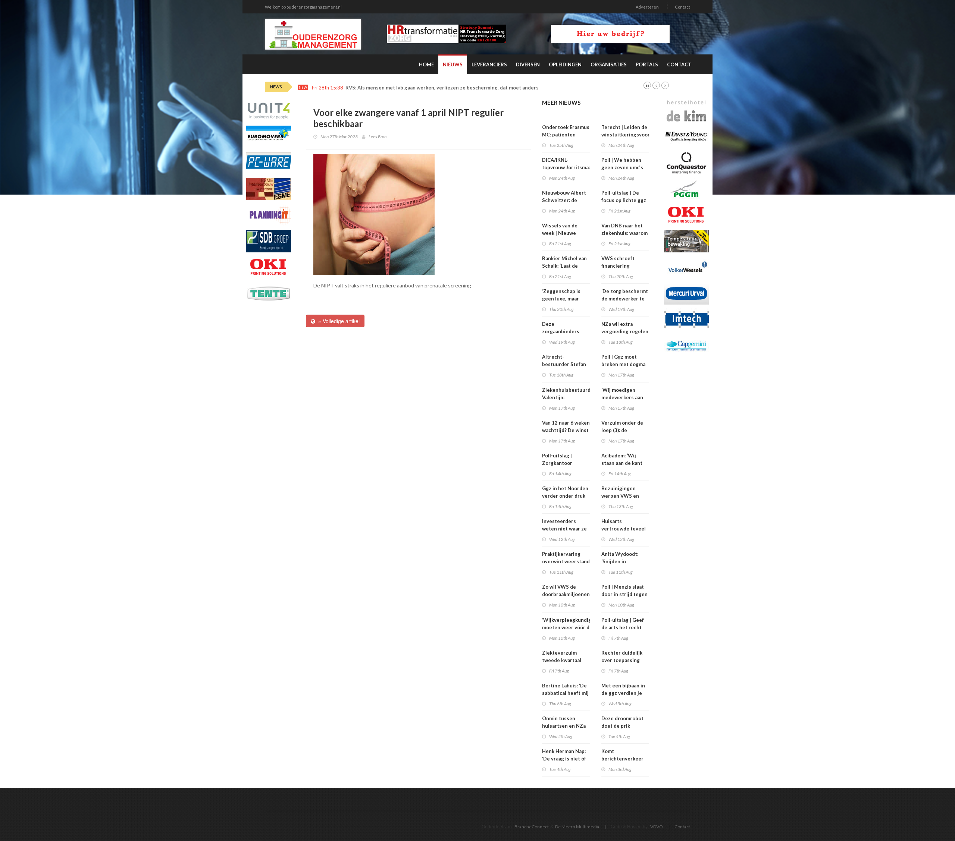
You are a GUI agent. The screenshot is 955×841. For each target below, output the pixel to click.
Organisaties (609, 64)
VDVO (656, 826)
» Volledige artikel (337, 321)
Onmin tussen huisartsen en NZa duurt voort (564, 725)
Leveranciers (489, 64)
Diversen (528, 64)
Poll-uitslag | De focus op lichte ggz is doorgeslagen (623, 200)
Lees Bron (377, 136)
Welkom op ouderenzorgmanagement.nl (303, 6)
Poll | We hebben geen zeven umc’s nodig (622, 167)
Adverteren (647, 6)
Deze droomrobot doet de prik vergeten (622, 725)
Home (426, 64)
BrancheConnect (531, 826)
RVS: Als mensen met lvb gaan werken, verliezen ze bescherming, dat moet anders (442, 88)
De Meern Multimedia (577, 826)
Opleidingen (565, 64)
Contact (682, 6)
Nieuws (453, 64)
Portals (647, 64)
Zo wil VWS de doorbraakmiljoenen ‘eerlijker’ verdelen (566, 594)
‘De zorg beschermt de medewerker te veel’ (624, 298)
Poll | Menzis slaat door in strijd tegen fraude (624, 594)
